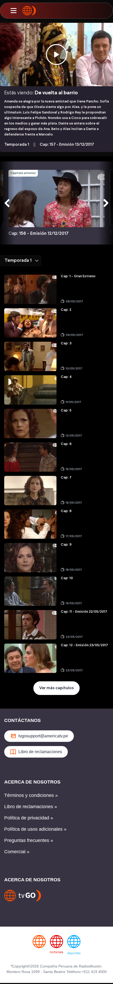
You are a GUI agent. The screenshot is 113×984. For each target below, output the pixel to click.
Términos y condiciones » (31, 795)
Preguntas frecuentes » (28, 840)
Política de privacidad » (28, 817)
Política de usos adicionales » (35, 829)
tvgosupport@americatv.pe (43, 736)
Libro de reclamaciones (40, 751)
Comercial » (16, 851)
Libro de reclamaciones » (30, 806)
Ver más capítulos (56, 688)
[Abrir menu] (13, 10)
